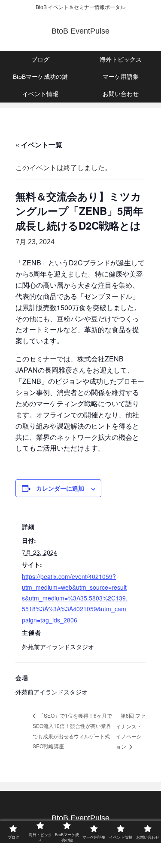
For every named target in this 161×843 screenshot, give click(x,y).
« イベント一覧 (38, 144)
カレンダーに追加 (60, 488)
